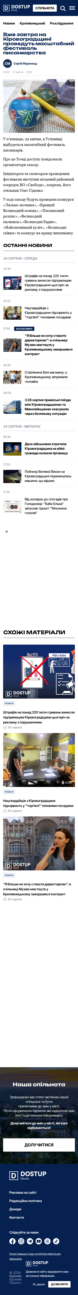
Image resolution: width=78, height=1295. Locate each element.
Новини (9, 23)
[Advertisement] (39, 583)
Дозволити (59, 1284)
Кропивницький (32, 23)
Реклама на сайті (22, 1192)
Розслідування (61, 23)
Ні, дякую (39, 1284)
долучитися (39, 1144)
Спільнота (44, 8)
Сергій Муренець (25, 63)
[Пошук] (62, 7)
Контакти (16, 1217)
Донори (15, 1209)
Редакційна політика (25, 1201)
